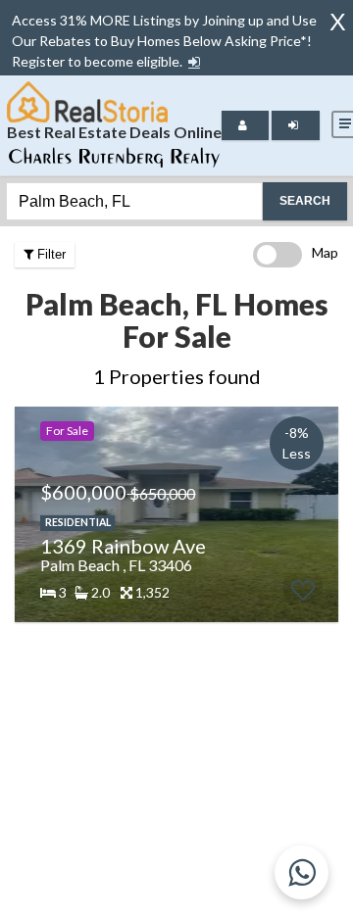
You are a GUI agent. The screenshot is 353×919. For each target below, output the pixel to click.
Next (318, 514)
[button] (194, 62)
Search (304, 201)
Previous (27, 514)
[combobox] (134, 201)
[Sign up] (194, 61)
